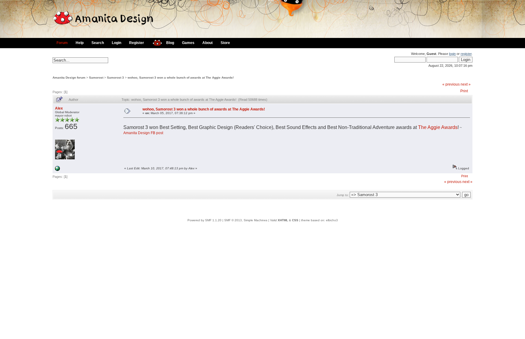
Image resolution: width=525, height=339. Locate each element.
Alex (59, 108)
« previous (451, 84)
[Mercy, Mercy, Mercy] (57, 169)
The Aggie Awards (438, 127)
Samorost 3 (115, 77)
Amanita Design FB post (143, 133)
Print (464, 91)
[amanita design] (155, 42)
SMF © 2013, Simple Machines (245, 220)
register (466, 54)
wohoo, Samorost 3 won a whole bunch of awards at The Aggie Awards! (181, 77)
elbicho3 (332, 220)
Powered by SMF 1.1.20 (204, 220)
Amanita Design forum (69, 77)
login (452, 54)
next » (466, 84)
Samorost (96, 77)
